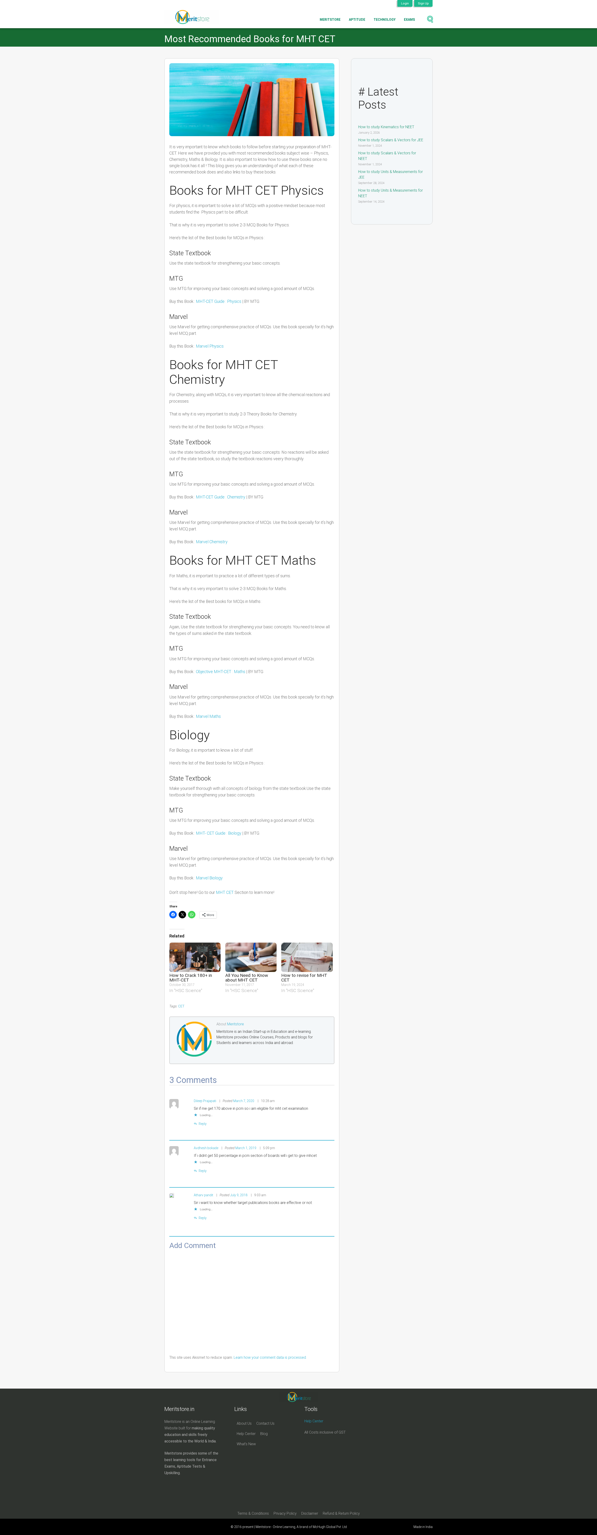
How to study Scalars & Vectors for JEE (390, 140)
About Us (244, 1423)
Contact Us (265, 1423)
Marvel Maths (208, 716)
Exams (409, 19)
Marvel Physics (210, 346)
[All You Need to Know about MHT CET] (251, 957)
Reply (203, 1124)
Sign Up (423, 3)
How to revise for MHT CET (304, 978)
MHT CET (225, 892)
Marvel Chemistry (212, 541)
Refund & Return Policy (341, 1513)
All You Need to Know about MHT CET (246, 978)
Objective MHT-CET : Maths (220, 671)
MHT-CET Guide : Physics (218, 301)
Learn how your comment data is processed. (270, 1357)
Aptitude (357, 19)
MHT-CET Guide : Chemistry (220, 496)
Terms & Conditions (253, 1513)
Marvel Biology (209, 877)
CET (181, 1006)
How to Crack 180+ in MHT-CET (190, 978)
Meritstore (330, 19)
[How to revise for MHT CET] (307, 957)
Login (405, 3)
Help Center (246, 1433)
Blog (264, 1433)
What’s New (246, 1444)
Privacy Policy (285, 1513)
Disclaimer (309, 1513)
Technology (385, 19)
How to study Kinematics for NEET (386, 127)
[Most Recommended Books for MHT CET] (251, 99)
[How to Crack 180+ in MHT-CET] (195, 957)
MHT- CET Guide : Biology (218, 833)
